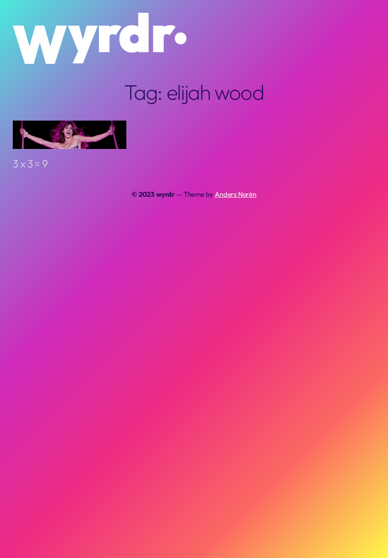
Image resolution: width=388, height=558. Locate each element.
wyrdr (165, 194)
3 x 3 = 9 (30, 163)
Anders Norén (235, 194)
